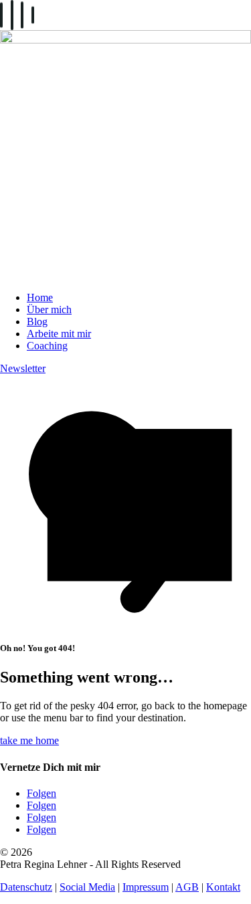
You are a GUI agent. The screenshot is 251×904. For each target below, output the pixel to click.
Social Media (87, 887)
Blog (37, 321)
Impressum (145, 887)
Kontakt (223, 887)
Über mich (49, 309)
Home (40, 297)
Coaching (47, 345)
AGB (187, 887)
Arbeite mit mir (59, 333)
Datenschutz (26, 887)
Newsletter (23, 368)
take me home (29, 740)
